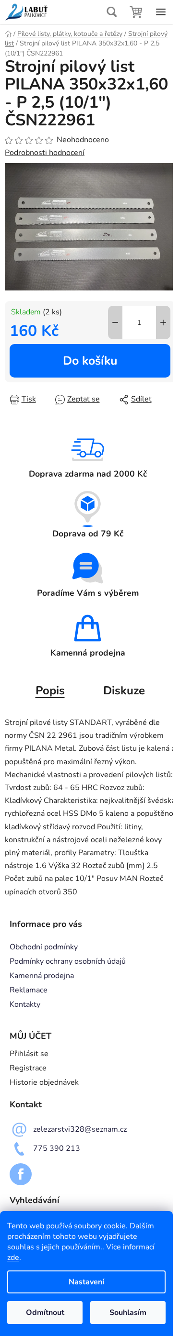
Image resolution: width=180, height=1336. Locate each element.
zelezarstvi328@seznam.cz (80, 1129)
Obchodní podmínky (44, 947)
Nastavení (86, 1282)
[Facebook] (21, 1174)
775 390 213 (56, 1148)
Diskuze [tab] (124, 690)
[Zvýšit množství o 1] (163, 322)
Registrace (28, 1068)
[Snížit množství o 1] (115, 322)
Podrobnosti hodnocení (44, 152)
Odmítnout (45, 1312)
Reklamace (29, 990)
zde (13, 1257)
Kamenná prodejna (42, 975)
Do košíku (90, 361)
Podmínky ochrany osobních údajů (68, 961)
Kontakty (25, 1004)
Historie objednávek (44, 1082)
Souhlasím (127, 1312)
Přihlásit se (29, 1053)
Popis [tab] (50, 690)
